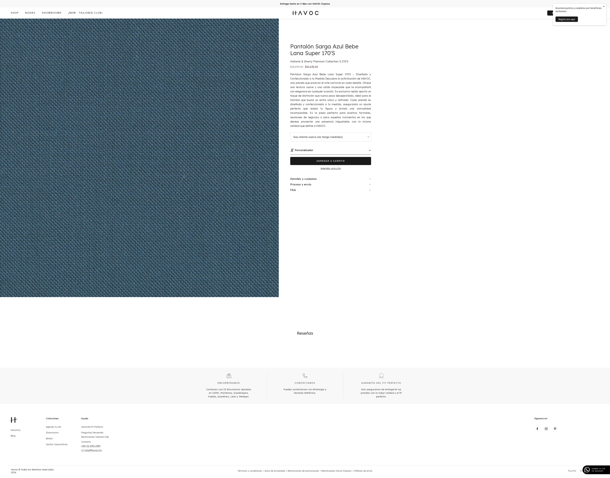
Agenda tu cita (53, 427)
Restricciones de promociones (303, 471)
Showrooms (52, 432)
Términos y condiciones (250, 471)
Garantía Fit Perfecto (92, 427)
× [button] (604, 6)
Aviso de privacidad (274, 471)
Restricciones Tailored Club (95, 437)
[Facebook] (537, 430)
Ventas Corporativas (57, 444)
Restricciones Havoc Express (337, 471)
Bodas (49, 438)
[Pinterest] (555, 430)
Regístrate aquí (566, 19)
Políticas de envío (363, 471)
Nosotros (15, 430)
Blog (13, 436)
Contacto (86, 442)
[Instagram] (546, 430)
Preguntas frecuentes (92, 432)
